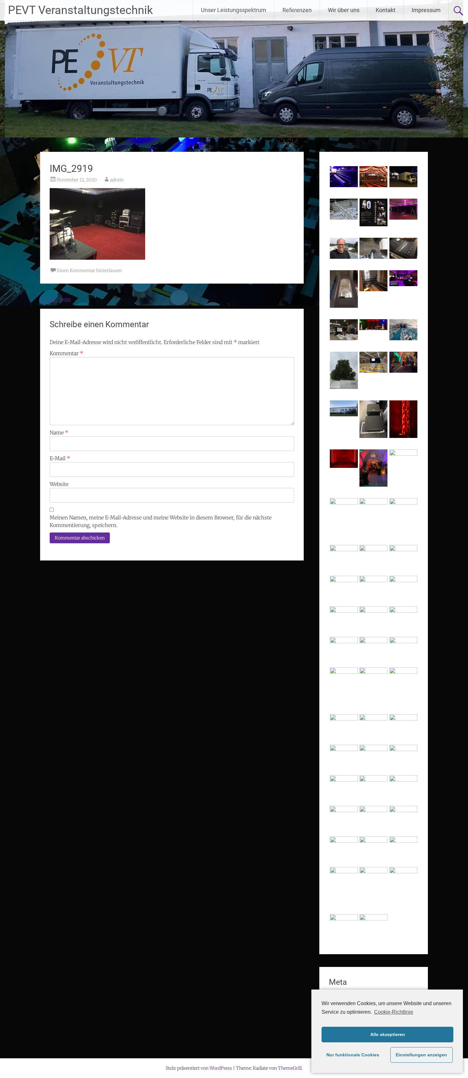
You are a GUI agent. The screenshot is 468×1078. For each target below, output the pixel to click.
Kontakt (385, 10)
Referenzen (297, 10)
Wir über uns (343, 10)
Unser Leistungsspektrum (233, 10)
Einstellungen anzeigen (421, 1054)
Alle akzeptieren (387, 1034)
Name (59, 432)
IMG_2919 (55, 300)
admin (117, 180)
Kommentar (66, 353)
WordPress (220, 1068)
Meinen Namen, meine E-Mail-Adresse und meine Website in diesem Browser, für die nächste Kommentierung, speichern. (161, 521)
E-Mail (60, 458)
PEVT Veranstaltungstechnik (80, 10)
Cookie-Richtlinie (393, 1012)
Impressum (426, 10)
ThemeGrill (290, 1068)
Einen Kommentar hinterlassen (89, 270)
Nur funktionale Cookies (352, 1054)
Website (59, 484)
